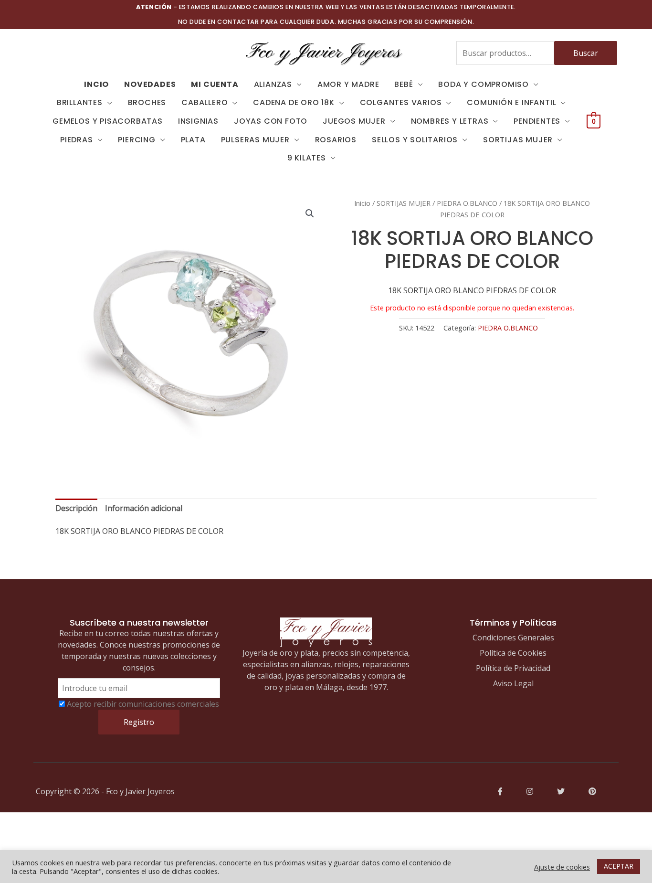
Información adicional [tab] (143, 508)
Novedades (150, 84)
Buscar (585, 53)
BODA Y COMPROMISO (483, 84)
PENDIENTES (537, 121)
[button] (309, 213)
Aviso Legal (513, 683)
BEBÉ (403, 84)
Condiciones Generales (513, 637)
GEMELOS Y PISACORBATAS (108, 121)
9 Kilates (306, 157)
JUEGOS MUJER (354, 121)
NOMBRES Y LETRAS (450, 121)
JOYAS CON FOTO (270, 121)
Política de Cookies (513, 653)
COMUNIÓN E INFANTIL (511, 102)
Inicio (362, 203)
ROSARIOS (336, 139)
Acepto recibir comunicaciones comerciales (143, 704)
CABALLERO (204, 102)
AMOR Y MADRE (348, 84)
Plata (193, 139)
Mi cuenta (214, 84)
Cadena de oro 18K (294, 102)
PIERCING (136, 139)
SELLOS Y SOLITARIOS (415, 139)
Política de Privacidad (513, 668)
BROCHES (147, 102)
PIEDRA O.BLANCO (467, 203)
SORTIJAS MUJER (518, 139)
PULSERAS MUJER (255, 139)
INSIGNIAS (198, 121)
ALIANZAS (273, 84)
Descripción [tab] (76, 508)
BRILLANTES (80, 102)
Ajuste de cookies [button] (562, 866)
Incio (96, 84)
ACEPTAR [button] (618, 866)
